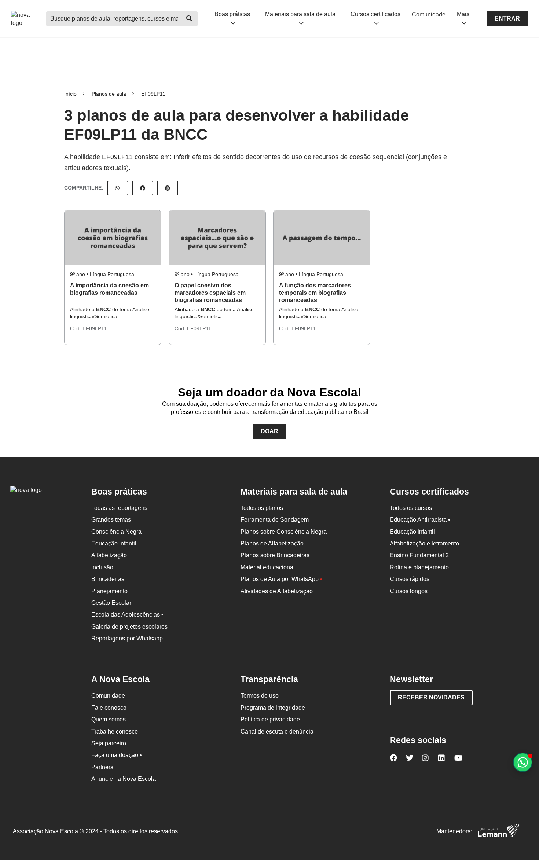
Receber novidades (431, 697)
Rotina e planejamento (419, 567)
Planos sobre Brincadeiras (275, 555)
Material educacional (268, 567)
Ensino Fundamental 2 (419, 555)
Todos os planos (262, 508)
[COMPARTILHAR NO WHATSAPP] (117, 188)
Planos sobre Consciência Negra (284, 532)
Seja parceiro (108, 743)
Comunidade (428, 14)
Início (70, 94)
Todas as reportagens (119, 508)
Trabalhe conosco (114, 731)
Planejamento (109, 591)
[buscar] (189, 18)
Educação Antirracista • (420, 520)
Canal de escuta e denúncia (277, 731)
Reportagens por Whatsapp (127, 638)
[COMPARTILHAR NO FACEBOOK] (142, 188)
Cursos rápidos (409, 579)
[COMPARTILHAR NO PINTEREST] (167, 188)
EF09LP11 (94, 328)
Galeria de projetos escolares (129, 627)
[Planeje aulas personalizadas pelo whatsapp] (522, 762)
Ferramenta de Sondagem (275, 520)
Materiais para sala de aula (300, 14)
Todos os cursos (411, 508)
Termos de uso (260, 695)
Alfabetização (109, 555)
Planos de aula (109, 94)
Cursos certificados (375, 14)
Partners (102, 767)
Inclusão (102, 567)
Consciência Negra (116, 532)
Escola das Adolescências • (127, 614)
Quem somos (108, 719)
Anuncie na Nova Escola (123, 779)
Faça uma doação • (116, 755)
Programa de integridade (273, 708)
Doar (269, 431)
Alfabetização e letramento (424, 543)
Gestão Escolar (111, 603)
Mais (463, 14)
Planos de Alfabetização (272, 543)
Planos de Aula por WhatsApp (281, 579)
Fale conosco (108, 708)
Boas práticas (232, 14)
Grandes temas (111, 520)
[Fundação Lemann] (498, 831)
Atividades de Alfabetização (277, 591)
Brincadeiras (107, 579)
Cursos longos (409, 591)
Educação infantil (113, 543)
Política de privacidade (270, 719)
